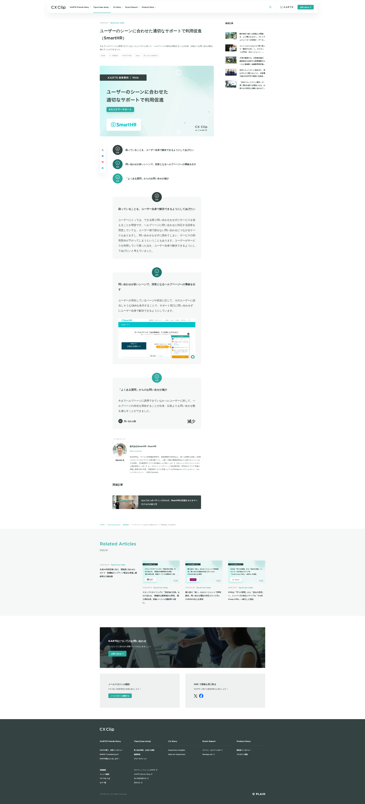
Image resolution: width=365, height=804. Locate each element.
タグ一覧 (103, 782)
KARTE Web (126, 55)
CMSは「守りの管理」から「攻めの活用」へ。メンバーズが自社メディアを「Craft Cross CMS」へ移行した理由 (246, 595)
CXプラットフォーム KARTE (144, 770)
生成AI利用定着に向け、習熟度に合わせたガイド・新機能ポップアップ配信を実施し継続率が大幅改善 (118, 572)
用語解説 (103, 770)
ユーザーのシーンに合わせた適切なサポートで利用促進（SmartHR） (154, 525)
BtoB (103, 55)
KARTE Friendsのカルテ (109, 754)
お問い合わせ (304, 7)
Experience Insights (176, 750)
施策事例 (126, 525)
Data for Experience (176, 754)
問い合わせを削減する (151, 55)
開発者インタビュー (244, 750)
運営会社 (137, 782)
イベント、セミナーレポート (212, 750)
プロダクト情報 (242, 754)
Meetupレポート (208, 754)
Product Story (148, 7)
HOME (102, 525)
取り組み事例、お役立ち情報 (144, 750)
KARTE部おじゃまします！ (110, 758)
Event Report (131, 7)
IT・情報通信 (113, 55)
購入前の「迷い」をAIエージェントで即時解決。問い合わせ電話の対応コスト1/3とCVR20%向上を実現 (203, 595)
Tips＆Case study (101, 7)
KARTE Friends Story (79, 7)
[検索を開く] (270, 7)
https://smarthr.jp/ (136, 451)
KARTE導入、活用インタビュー (111, 750)
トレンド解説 (104, 774)
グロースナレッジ (140, 758)
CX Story (117, 7)
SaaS (137, 55)
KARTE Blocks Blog (142, 774)
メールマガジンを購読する (120, 696)
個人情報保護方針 (140, 778)
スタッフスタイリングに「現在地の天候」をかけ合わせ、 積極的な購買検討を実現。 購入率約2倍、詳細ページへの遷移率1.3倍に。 (161, 597)
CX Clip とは (105, 778)
